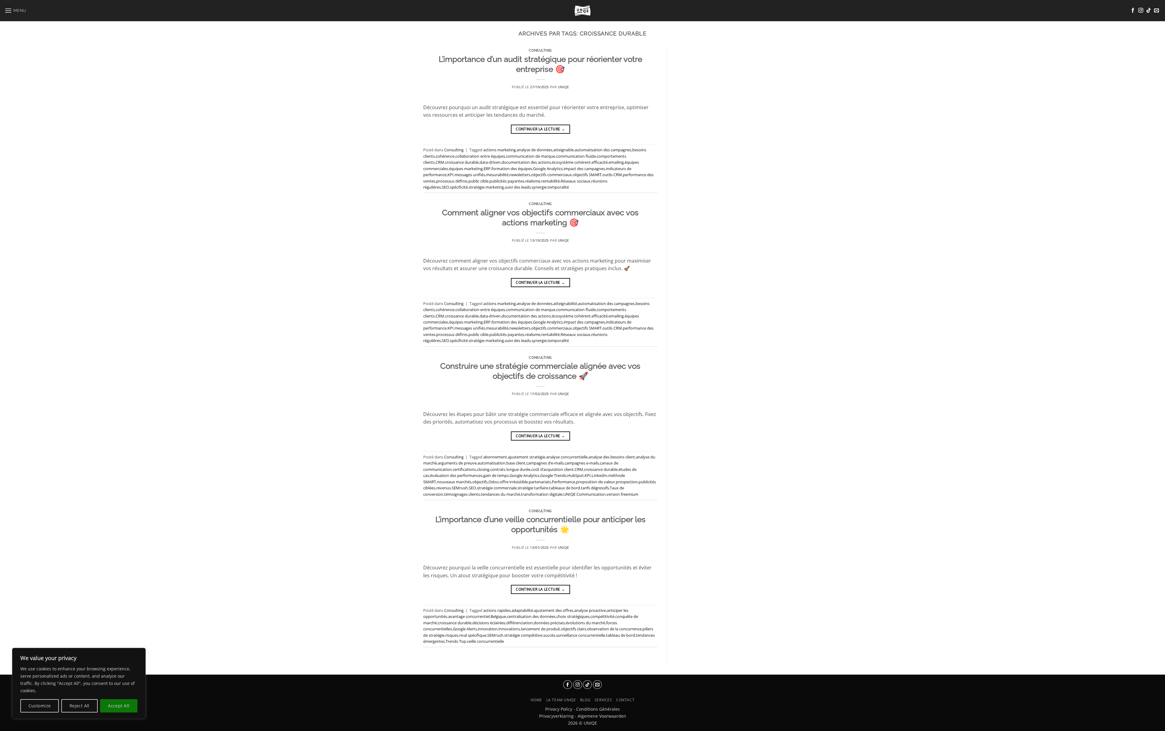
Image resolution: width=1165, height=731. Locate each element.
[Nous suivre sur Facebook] (1132, 10)
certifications (464, 469)
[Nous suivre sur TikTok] (1148, 10)
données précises (549, 622)
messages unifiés (469, 174)
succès (549, 635)
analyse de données (534, 150)
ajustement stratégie (526, 457)
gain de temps (496, 475)
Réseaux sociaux (575, 181)
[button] (15, 10)
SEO (445, 187)
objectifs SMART (587, 174)
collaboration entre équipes (480, 156)
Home (536, 699)
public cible (478, 181)
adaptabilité (522, 610)
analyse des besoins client (612, 457)
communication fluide (576, 156)
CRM (440, 162)
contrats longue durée (510, 469)
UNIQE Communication (584, 494)
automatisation (491, 463)
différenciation (519, 622)
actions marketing (499, 150)
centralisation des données (531, 616)
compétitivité (602, 616)
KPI (450, 174)
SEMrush (460, 488)
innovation (488, 629)
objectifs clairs (573, 629)
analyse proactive (590, 610)
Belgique (498, 616)
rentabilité (550, 181)
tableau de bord (620, 635)
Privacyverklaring (556, 716)
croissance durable (462, 162)
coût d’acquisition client (552, 469)
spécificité (459, 187)
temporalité (558, 187)
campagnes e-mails (582, 463)
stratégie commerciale (497, 488)
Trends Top (456, 641)
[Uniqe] (582, 10)
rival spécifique (472, 635)
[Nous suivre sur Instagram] (1140, 10)
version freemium (622, 494)
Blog (585, 699)
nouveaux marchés (454, 482)
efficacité (600, 162)
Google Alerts (465, 629)
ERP (487, 168)
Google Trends (553, 475)
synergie (539, 187)
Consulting (540, 50)
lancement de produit (540, 629)
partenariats (540, 482)
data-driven (490, 162)
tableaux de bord (564, 488)
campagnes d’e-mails (545, 463)
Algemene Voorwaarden (602, 716)
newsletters (519, 174)
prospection (627, 482)
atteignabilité (565, 303)
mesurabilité (497, 174)
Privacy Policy (558, 709)
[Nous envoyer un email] (1156, 10)
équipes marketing (466, 168)
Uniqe (563, 87)
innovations (509, 629)
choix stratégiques (572, 616)
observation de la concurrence (614, 629)
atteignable (563, 150)
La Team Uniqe (561, 699)
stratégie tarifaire (533, 488)
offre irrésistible (514, 482)
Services (603, 699)
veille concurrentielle (485, 641)
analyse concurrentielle (567, 457)
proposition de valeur (595, 482)
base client (515, 463)
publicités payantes (506, 181)
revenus (443, 488)
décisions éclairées (488, 622)
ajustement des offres (553, 610)
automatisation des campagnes (603, 150)
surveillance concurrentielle (580, 635)
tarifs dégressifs (595, 488)
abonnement (495, 457)
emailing (616, 162)
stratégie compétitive (523, 635)
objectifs (480, 482)
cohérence (445, 156)
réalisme (532, 181)
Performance (563, 482)
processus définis (452, 181)
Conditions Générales (598, 709)
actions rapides (497, 610)
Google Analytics (548, 168)
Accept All (118, 706)
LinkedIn (599, 475)
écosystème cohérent (571, 162)
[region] (79, 683)
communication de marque (530, 156)
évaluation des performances (456, 475)
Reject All (79, 706)
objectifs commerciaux (551, 174)
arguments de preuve (457, 463)
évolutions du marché (585, 622)
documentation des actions (526, 162)
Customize (40, 706)
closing (483, 469)
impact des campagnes (584, 168)
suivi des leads (518, 187)
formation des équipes (511, 168)
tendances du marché (500, 494)
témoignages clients (462, 494)
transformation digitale (541, 494)
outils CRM (612, 174)
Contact (625, 699)
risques (451, 635)
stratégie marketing (486, 187)
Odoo (493, 482)
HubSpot (575, 475)
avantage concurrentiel (469, 616)
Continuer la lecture (540, 129)
